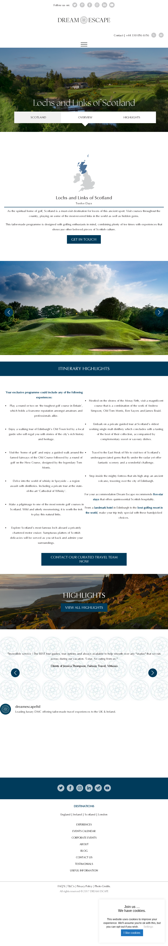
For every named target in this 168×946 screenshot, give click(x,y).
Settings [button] (148, 926)
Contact (118, 35)
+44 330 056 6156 (137, 35)
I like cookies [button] (132, 932)
